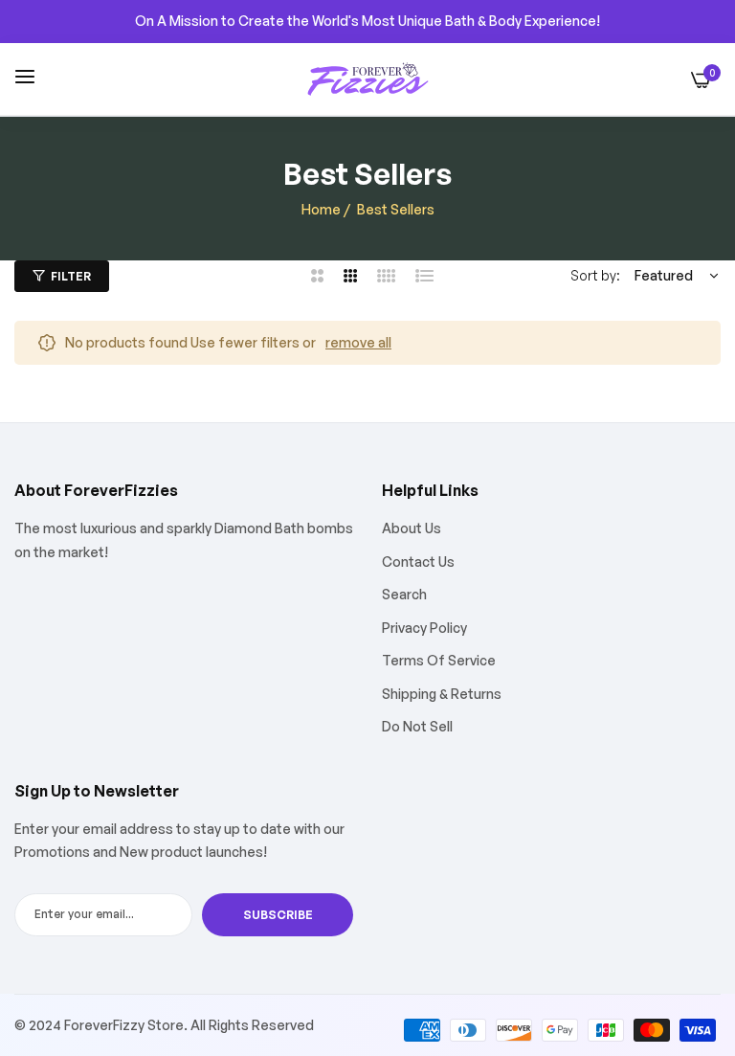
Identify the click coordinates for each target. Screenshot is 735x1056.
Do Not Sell (417, 726)
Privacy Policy (424, 627)
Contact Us (418, 561)
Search (404, 594)
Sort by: (595, 275)
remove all (358, 342)
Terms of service (439, 660)
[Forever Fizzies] (367, 79)
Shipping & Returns (441, 693)
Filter (71, 276)
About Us (411, 528)
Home (321, 209)
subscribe (278, 915)
